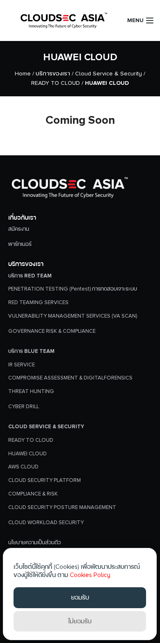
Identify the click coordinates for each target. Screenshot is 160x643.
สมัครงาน (18, 229)
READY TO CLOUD (55, 83)
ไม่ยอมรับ (79, 621)
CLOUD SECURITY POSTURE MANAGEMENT (62, 507)
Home (23, 73)
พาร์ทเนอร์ (20, 244)
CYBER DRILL (23, 406)
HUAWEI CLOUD (80, 57)
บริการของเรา (53, 73)
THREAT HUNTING (31, 391)
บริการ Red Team (30, 276)
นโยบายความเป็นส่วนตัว (34, 542)
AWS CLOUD (23, 467)
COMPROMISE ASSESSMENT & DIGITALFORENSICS (70, 378)
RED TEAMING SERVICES (38, 302)
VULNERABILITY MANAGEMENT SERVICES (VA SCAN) (72, 316)
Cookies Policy (90, 575)
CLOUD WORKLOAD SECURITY (46, 522)
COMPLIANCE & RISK (33, 494)
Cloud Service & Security (108, 73)
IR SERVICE (21, 364)
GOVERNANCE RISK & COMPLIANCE (52, 331)
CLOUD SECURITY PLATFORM (44, 480)
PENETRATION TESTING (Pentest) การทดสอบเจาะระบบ (72, 289)
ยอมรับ (80, 597)
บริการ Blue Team (31, 351)
